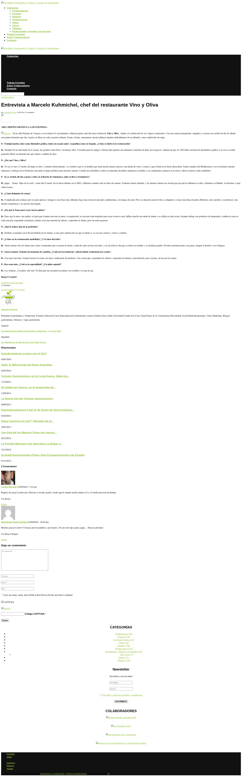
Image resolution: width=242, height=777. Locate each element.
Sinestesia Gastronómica (14, 522)
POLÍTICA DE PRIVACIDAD (76, 774)
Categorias (12, 8)
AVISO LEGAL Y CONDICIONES (52, 774)
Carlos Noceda (9, 487)
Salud (15, 22)
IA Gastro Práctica (124, 639)
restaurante (18, 282)
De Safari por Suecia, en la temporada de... (28, 387)
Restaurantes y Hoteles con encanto (31, 31)
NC (108, 774)
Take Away (126, 654)
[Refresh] (5, 608)
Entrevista (9, 282)
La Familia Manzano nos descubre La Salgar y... (31, 443)
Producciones (19, 20)
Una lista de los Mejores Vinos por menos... (29, 432)
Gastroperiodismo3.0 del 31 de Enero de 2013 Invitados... (37, 409)
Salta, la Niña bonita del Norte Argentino (26, 364)
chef (3, 282)
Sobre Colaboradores (18, 37)
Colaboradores (20, 11)
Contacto (12, 40)
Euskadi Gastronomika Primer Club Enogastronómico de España (43, 455)
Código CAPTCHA (35, 614)
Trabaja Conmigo (16, 34)
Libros (15, 25)
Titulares (17, 28)
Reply (4, 504)
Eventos (16, 14)
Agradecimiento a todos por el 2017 (24, 353)
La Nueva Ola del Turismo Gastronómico (27, 398)
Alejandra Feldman (10, 112)
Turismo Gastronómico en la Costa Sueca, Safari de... (35, 376)
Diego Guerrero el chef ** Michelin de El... (27, 421)
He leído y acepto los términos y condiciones (122, 694)
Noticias (16, 17)
